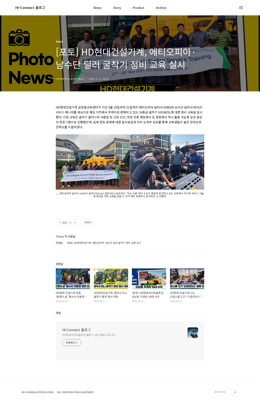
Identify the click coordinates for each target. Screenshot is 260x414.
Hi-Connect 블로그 (30, 8)
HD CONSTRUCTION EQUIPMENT (75, 392)
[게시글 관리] (75, 223)
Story (117, 8)
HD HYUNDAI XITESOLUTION (37, 392)
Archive (161, 8)
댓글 (58, 313)
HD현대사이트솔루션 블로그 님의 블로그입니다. (89, 335)
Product (138, 8)
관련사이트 (220, 392)
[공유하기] (70, 223)
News (97, 8)
